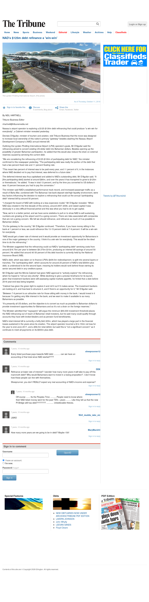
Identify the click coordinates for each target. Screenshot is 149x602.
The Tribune (24, 23)
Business (37, 32)
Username (7, 451)
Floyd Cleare (62, 527)
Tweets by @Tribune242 (114, 195)
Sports (26, 32)
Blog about (48, 109)
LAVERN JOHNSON (65, 518)
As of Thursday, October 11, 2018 (87, 101)
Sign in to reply (94, 360)
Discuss (36, 107)
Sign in (9, 477)
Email (61, 109)
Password (10, 467)
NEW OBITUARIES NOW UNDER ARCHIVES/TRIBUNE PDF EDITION (72, 514)
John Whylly (61, 521)
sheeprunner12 (92, 351)
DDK (98, 369)
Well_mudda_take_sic (89, 414)
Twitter (76, 109)
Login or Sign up (137, 24)
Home (7, 32)
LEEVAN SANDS (63, 524)
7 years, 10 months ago (20, 348)
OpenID (67, 452)
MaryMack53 (94, 429)
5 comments (38, 109)
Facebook (69, 109)
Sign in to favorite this (16, 107)
